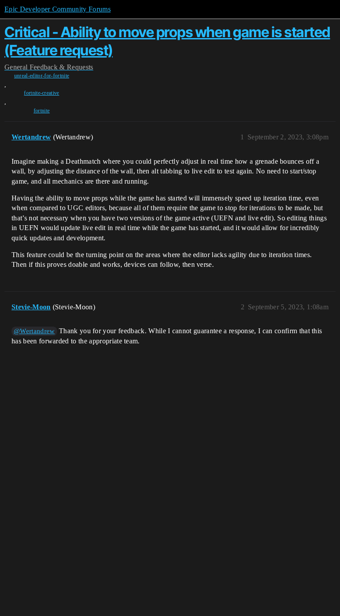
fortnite (42, 111)
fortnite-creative (41, 93)
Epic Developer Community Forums (57, 9)
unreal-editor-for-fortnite (41, 76)
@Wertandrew (34, 331)
